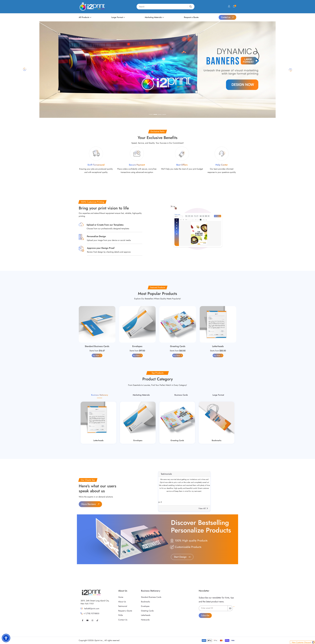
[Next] (291, 69)
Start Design (180, 557)
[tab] (151, 114)
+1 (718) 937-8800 (91, 613)
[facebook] (83, 620)
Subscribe (205, 615)
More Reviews (88, 504)
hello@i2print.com (91, 608)
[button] (6, 638)
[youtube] (87, 620)
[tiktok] (97, 620)
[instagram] (92, 620)
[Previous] (23, 69)
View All (202, 508)
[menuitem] (85, 17)
